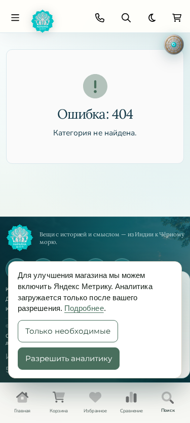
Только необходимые (67, 331)
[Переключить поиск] (126, 18)
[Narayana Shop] (55, 21)
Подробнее (84, 308)
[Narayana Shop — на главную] (20, 238)
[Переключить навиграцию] (15, 18)
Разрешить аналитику (68, 358)
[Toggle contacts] (100, 18)
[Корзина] (177, 17)
